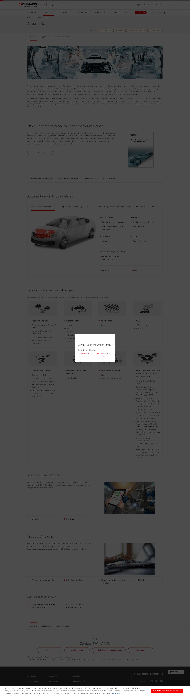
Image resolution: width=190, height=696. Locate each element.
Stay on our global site (104, 355)
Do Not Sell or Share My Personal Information (167, 691)
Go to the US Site (86, 354)
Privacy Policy (116, 693)
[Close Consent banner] (187, 688)
